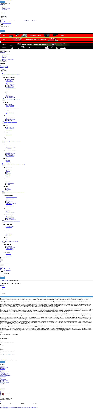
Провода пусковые (9, 148)
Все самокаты (8, 254)
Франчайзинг (4, 6)
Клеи (7, 190)
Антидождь (8, 171)
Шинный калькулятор (9, 239)
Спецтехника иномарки (10, 87)
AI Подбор (35, 20)
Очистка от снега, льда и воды (11, 203)
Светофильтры (8, 95)
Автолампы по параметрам (10, 94)
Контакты (4, 57)
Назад (4, 75)
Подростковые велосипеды (10, 247)
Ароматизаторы (3, 379)
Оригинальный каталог (4, 367)
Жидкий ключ (8, 173)
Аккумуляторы (8, 146)
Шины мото (8, 129)
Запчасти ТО (8, 82)
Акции (3, 287)
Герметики (8, 188)
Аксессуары (2, 383)
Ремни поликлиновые (9, 96)
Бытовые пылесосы (9, 154)
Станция (1, 391)
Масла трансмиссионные (10, 105)
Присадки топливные (9, 112)
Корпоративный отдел (6, 8)
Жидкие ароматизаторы (10, 218)
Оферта (12, 20)
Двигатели (8, 83)
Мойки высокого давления (10, 155)
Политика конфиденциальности (5, 20)
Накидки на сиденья (9, 201)
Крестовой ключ (9, 233)
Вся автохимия (8, 169)
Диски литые (8, 134)
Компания (2, 388)
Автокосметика (2, 372)
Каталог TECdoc (3, 368)
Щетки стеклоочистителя (10, 97)
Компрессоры (8, 152)
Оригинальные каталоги (10, 79)
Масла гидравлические (10, 106)
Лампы (1, 378)
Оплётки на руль (9, 204)
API (24, 20)
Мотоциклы (8, 89)
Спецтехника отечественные (11, 88)
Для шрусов (8, 181)
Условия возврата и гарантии (18, 20)
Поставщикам (4, 9)
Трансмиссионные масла (4, 371)
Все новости (2, 285)
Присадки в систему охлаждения (11, 113)
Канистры (8, 200)
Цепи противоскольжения (10, 206)
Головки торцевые (9, 227)
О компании (2, 389)
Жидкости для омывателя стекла (5, 375)
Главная (2, 21)
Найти (46, 296)
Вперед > (13, 354)
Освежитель (8, 175)
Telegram (7, 0)
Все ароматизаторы (9, 216)
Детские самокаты (9, 255)
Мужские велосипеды (9, 249)
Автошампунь (8, 170)
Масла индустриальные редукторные (12, 107)
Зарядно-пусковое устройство (11, 147)
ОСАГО (26, 20)
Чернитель (8, 176)
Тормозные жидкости (3, 374)
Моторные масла (3, 370)
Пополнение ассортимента (6, 288)
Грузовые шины (3, 377)
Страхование (4, 7)
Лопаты (7, 202)
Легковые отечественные (10, 84)
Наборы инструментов (10, 226)
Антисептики (8, 189)
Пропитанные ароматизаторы (11, 219)
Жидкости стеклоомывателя (10, 119)
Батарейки (8, 160)
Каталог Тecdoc (8, 80)
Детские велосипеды (9, 248)
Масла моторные (9, 104)
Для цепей (8, 184)
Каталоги (7, 21)
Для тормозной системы (10, 183)
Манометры (8, 161)
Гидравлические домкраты (10, 211)
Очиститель (8, 174)
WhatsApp (11, 0)
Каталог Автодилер (9, 81)
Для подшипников (9, 182)
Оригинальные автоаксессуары (11, 197)
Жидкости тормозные (9, 118)
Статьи (3, 289)
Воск (7, 172)
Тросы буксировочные (10, 205)
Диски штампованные (10, 135)
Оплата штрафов (31, 20)
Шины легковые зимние (10, 128)
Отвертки (2, 381)
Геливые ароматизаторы (10, 217)
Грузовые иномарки (9, 85)
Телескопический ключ (10, 234)
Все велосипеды (9, 246)
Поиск (2, 265)
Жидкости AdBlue (9, 120)
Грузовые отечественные (10, 86)
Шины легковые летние (10, 127)
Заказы (11, 21)
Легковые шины (3, 376)
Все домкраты (8, 210)
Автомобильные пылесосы (10, 153)
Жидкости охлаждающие (10, 117)
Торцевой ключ (8, 235)
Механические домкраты (10, 212)
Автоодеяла (8, 199)
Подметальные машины (10, 156)
